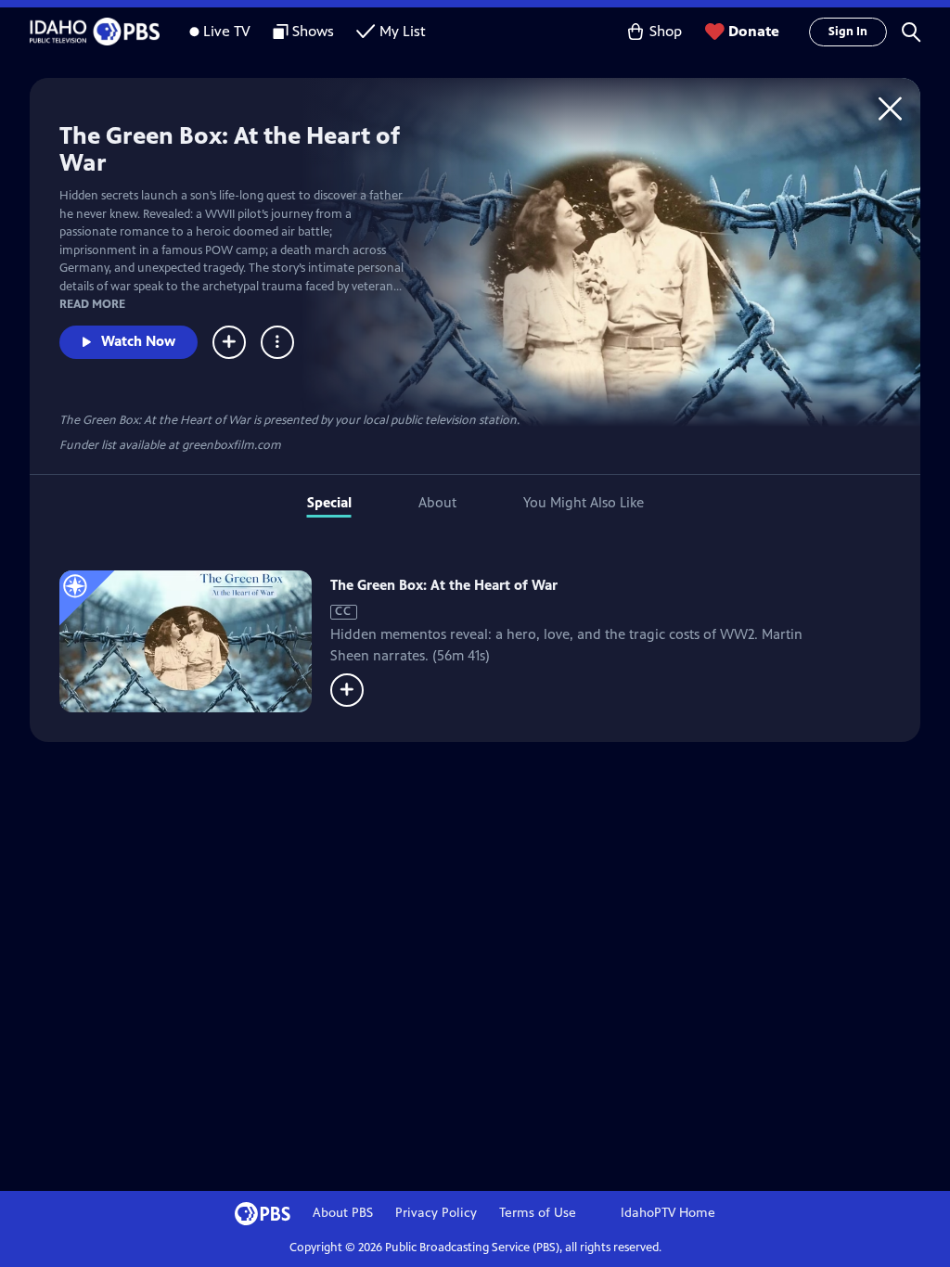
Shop (665, 31)
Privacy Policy (436, 1213)
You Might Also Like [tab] (583, 502)
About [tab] (437, 502)
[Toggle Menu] (277, 342)
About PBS (343, 1213)
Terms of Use (537, 1213)
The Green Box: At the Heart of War (444, 585)
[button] (911, 31)
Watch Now (138, 341)
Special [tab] (329, 502)
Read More (92, 304)
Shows (313, 31)
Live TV (226, 31)
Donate (753, 31)
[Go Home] (890, 108)
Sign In (847, 31)
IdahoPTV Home (668, 1213)
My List (402, 31)
